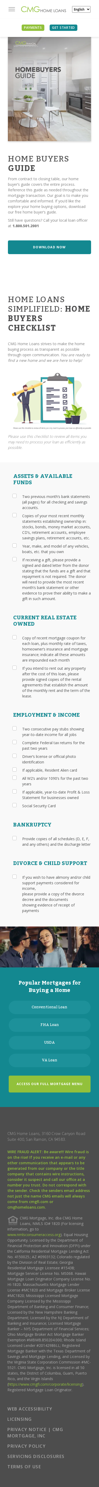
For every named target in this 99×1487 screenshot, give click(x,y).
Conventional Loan (49, 1007)
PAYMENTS (33, 27)
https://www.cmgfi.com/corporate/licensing (45, 1384)
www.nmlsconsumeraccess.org (33, 1234)
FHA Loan (49, 1025)
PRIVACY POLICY (26, 1446)
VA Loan (49, 1060)
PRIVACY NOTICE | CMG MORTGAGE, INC (35, 1433)
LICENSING (19, 1419)
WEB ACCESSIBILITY (30, 1409)
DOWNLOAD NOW (49, 247)
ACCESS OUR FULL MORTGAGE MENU (50, 1084)
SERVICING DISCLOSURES (36, 1456)
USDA (49, 1042)
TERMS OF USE (24, 1467)
